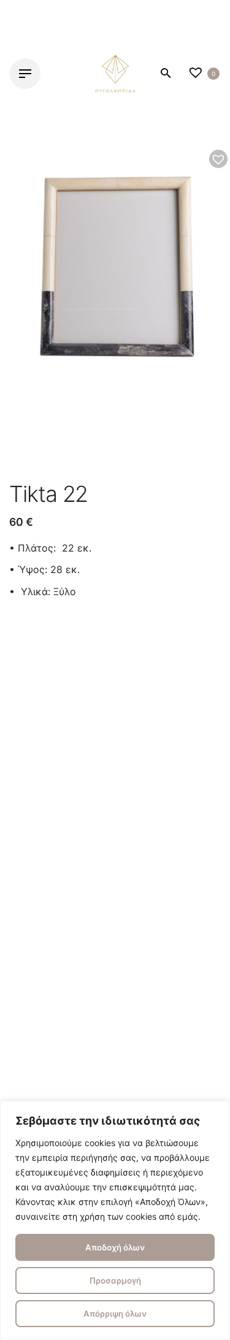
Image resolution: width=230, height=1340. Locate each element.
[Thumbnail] (115, 73)
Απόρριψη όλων (115, 1314)
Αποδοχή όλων (115, 1247)
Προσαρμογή (115, 1280)
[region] (115, 1220)
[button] (218, 159)
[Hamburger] (25, 73)
